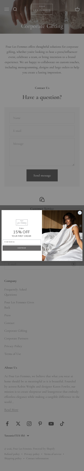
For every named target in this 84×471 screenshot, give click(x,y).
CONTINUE (22, 248)
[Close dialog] (80, 212)
